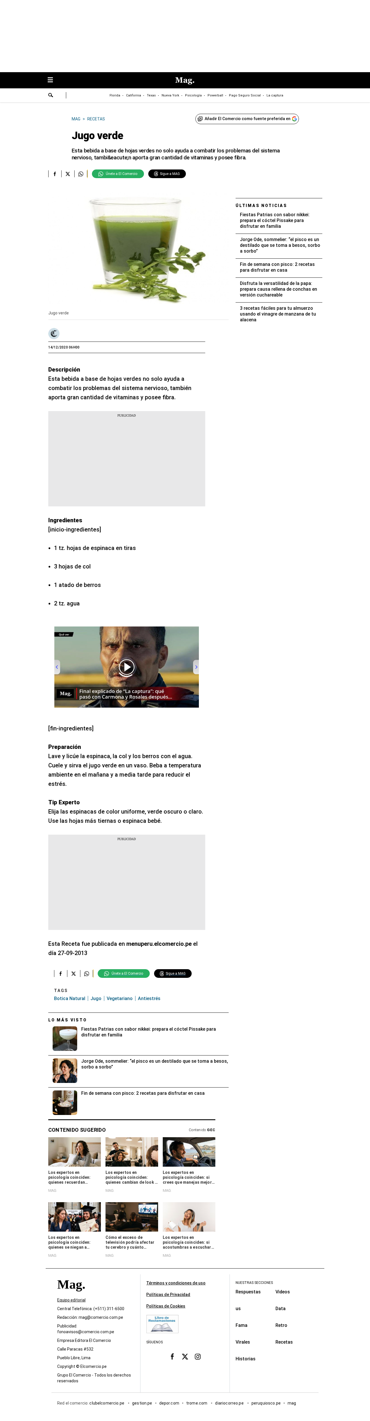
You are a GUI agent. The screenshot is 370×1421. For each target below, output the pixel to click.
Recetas (284, 1342)
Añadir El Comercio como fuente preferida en (248, 118)
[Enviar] (51, 96)
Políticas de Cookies (165, 1306)
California (133, 95)
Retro (281, 1325)
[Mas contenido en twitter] (185, 1356)
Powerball (215, 95)
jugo (95, 998)
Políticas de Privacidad (168, 1294)
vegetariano (120, 998)
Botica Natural (69, 998)
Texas (151, 95)
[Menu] (53, 80)
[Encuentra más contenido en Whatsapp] (80, 173)
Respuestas (248, 1292)
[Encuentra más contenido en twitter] (67, 173)
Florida (115, 95)
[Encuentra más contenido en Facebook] (54, 173)
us (238, 1308)
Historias (246, 1359)
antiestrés (149, 998)
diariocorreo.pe (229, 1403)
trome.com (197, 1403)
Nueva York (170, 95)
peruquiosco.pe (266, 1403)
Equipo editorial (71, 1300)
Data (280, 1308)
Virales (243, 1342)
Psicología (193, 95)
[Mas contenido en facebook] (172, 1356)
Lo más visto (67, 1020)
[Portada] (71, 1295)
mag (292, 1403)
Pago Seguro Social (245, 95)
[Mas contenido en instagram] (197, 1356)
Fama (241, 1325)
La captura (275, 95)
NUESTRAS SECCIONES (254, 1283)
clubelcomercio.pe (107, 1403)
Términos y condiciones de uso (176, 1283)
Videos (282, 1292)
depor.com (169, 1403)
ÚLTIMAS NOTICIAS (261, 205)
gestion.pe (142, 1403)
